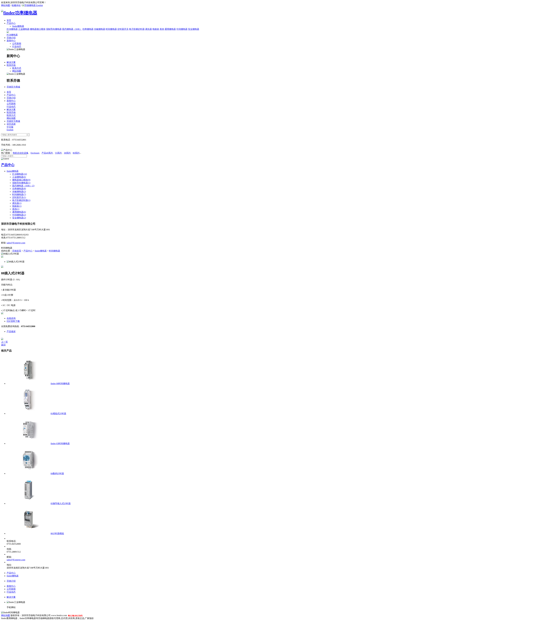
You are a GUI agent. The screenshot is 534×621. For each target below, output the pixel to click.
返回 (3, 345)
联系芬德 (11, 65)
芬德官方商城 (13, 87)
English (39, 5)
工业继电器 (23, 29)
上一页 (4, 342)
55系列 (58, 153)
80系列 (76, 153)
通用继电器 (170, 29)
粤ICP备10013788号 (75, 616)
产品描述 (11, 331)
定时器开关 (122, 29)
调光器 (148, 29)
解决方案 (11, 62)
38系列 (67, 153)
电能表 (155, 29)
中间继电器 (181, 29)
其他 (162, 29)
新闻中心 (11, 40)
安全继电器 (193, 29)
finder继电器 (12, 171)
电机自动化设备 (20, 153)
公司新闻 (16, 43)
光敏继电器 (99, 29)
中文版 (10, 127)
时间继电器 (111, 29)
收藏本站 (16, 5)
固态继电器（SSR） (72, 29)
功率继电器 (87, 29)
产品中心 (11, 23)
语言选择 (11, 124)
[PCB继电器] (8, 32)
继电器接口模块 (37, 29)
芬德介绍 (11, 38)
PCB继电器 (12, 29)
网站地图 (5, 5)
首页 (9, 20)
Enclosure (35, 153)
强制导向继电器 (54, 29)
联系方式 (16, 68)
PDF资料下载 (13, 321)
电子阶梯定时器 (137, 29)
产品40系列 (47, 153)
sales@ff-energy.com (16, 243)
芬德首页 (16, 251)
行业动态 (16, 46)
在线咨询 (11, 318)
